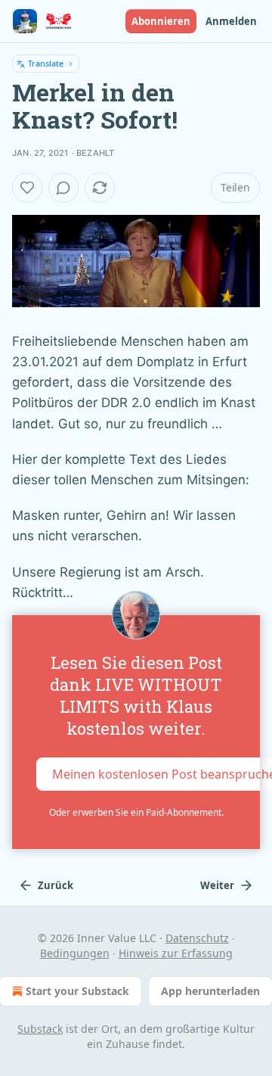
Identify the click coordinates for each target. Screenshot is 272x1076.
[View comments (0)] (63, 188)
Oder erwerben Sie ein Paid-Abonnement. (136, 812)
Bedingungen (75, 953)
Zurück (55, 885)
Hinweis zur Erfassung (176, 953)
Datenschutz (197, 938)
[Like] (27, 188)
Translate (45, 63)
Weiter (217, 885)
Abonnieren (160, 21)
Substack (40, 1029)
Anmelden (231, 21)
